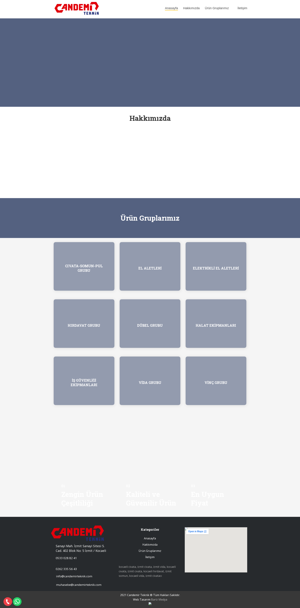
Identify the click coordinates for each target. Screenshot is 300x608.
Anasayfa (171, 8)
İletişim (242, 8)
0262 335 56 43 (66, 569)
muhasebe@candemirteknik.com (78, 585)
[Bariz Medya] (150, 604)
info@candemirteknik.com (74, 576)
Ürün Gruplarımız (217, 8)
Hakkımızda (191, 8)
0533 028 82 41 (66, 558)
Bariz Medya (159, 599)
